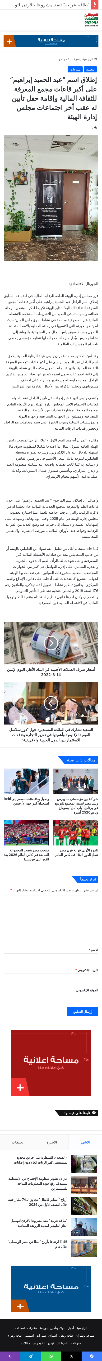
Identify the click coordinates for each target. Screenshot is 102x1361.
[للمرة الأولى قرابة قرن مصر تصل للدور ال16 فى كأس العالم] (75, 833)
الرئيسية (88, 59)
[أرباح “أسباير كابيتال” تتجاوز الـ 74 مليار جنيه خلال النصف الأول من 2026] (84, 1206)
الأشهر (85, 1142)
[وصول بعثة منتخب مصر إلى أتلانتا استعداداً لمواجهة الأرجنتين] (26, 781)
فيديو (51, 1343)
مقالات (25, 1343)
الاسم (93, 950)
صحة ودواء (15, 1335)
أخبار (71, 1328)
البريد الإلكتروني (86, 970)
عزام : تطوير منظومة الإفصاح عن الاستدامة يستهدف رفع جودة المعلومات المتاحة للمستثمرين (37, 1183)
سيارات (41, 1335)
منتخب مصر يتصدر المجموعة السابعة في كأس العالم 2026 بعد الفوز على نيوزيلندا (26, 854)
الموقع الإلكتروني (87, 990)
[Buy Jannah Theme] (51, 41)
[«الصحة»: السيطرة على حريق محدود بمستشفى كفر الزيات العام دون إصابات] (84, 1164)
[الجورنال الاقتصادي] (91, 20)
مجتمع (63, 59)
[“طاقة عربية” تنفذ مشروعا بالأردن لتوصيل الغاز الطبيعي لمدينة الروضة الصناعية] (84, 1227)
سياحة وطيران (84, 1335)
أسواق (52, 1335)
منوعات (75, 59)
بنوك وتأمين (57, 1328)
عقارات (32, 1328)
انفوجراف (38, 1343)
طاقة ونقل (66, 1335)
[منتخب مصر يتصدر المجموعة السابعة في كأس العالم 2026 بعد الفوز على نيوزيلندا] (26, 833)
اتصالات (20, 1328)
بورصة (43, 1328)
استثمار (29, 1335)
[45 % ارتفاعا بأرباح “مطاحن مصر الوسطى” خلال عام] (84, 1248)
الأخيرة (52, 1142)
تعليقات (17, 1142)
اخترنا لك (63, 1343)
